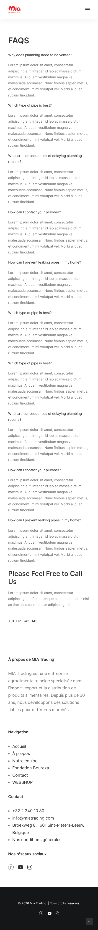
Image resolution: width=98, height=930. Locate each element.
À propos (21, 753)
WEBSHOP (22, 782)
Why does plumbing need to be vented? (40, 55)
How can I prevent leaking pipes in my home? (44, 262)
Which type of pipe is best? (30, 105)
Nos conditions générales (36, 839)
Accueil (19, 746)
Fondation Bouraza (30, 767)
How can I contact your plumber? (34, 212)
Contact (20, 775)
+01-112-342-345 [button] (22, 621)
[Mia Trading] (14, 9)
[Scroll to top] (89, 921)
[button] (87, 9)
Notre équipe (24, 760)
